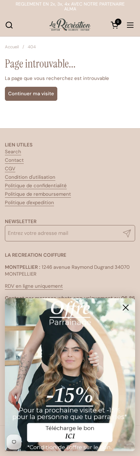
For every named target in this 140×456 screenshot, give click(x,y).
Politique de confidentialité (36, 185)
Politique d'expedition (29, 202)
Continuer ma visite (31, 93)
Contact (14, 160)
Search (13, 151)
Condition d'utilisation (30, 177)
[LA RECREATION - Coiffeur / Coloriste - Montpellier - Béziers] (70, 25)
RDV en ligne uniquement (34, 286)
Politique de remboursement (38, 194)
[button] (9, 25)
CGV (10, 168)
